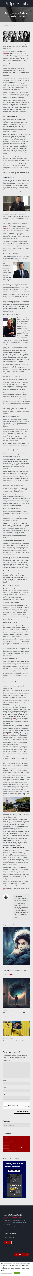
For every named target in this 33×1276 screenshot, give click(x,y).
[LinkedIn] (20, 1254)
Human (16, 718)
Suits (4, 888)
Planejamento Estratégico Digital (14, 1147)
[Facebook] (27, 1254)
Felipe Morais (16, 3)
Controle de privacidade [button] (6, 1273)
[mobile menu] (30, 3)
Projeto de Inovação (11, 1150)
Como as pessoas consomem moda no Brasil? (16, 970)
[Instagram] (23, 1254)
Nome (5, 1080)
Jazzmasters (17, 699)
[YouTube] (16, 1254)
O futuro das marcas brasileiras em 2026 (14, 1013)
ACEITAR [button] (17, 1273)
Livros (7, 1144)
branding (5, 53)
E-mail (5, 1087)
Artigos (8, 1138)
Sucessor (5, 235)
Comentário (6, 1060)
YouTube (7, 734)
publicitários (6, 228)
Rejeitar (3, 1270)
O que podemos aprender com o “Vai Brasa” (15, 1041)
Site (4, 1094)
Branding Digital (10, 1141)
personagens (6, 854)
